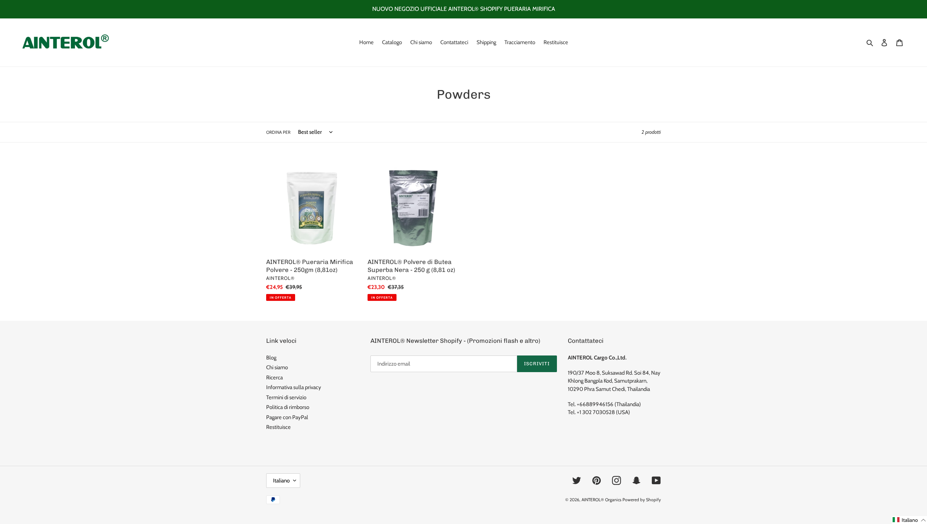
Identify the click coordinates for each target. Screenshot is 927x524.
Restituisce (278, 427)
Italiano (281, 480)
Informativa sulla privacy (293, 387)
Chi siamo (277, 367)
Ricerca (274, 377)
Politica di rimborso (287, 407)
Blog (271, 357)
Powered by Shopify (641, 499)
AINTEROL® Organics (601, 499)
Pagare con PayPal (287, 417)
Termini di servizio (286, 397)
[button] (909, 520)
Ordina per (278, 132)
